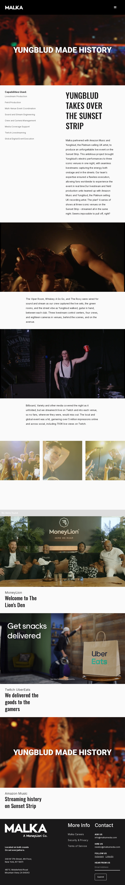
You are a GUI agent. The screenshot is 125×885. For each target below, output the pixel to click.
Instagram (99, 856)
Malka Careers (76, 834)
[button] (115, 7)
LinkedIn (109, 856)
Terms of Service (77, 846)
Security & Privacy (78, 840)
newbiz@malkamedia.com (107, 847)
